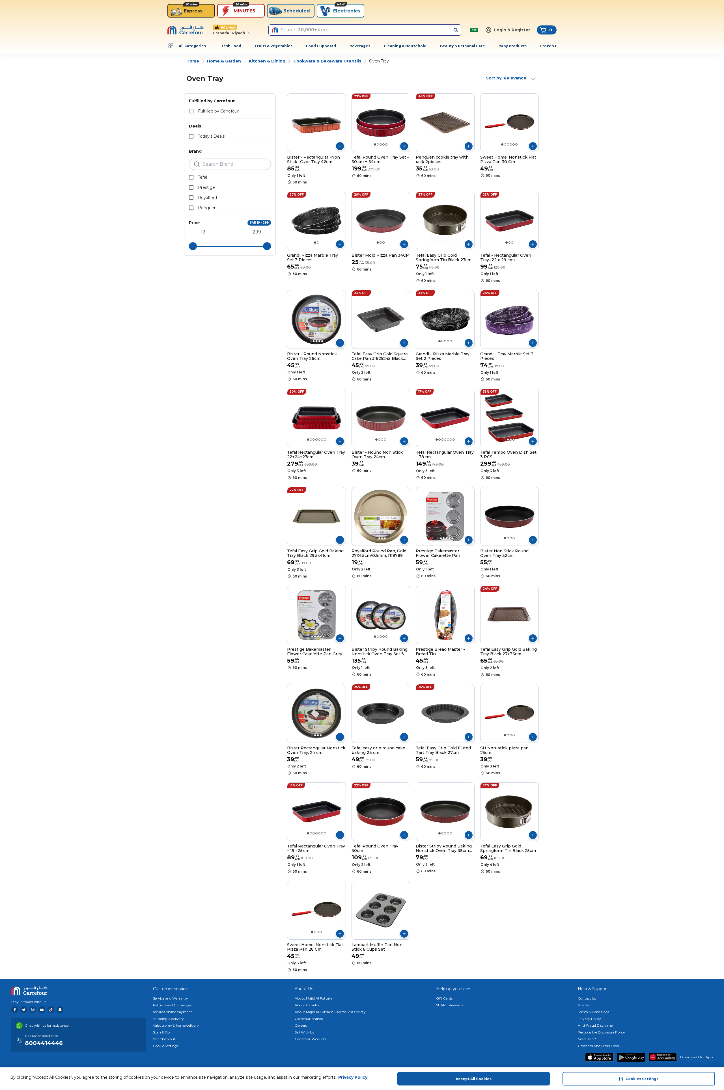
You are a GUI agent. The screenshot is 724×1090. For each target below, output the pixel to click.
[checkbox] (191, 111)
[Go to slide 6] (516, 144)
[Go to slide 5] (386, 144)
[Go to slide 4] (383, 144)
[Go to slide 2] (378, 144)
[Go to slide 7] (325, 439)
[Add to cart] (339, 146)
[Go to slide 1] (375, 144)
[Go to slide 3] (381, 144)
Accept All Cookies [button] (474, 1079)
